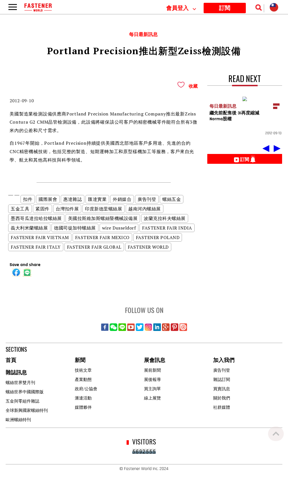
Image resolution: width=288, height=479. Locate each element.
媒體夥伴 (83, 407)
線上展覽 (152, 398)
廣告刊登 (221, 370)
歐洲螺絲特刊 (18, 419)
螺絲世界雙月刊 (20, 382)
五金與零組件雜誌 (22, 401)
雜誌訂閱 (221, 379)
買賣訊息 (221, 388)
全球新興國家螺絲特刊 (27, 410)
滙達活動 (83, 398)
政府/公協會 (86, 388)
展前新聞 (152, 370)
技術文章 (83, 370)
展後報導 (152, 379)
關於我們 (221, 398)
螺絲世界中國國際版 (25, 391)
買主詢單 (152, 388)
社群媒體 (221, 407)
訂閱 (224, 8)
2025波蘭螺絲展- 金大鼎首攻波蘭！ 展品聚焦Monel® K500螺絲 (127, 7)
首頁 (11, 360)
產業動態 (83, 379)
